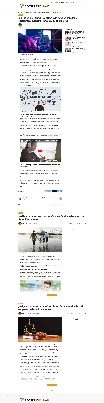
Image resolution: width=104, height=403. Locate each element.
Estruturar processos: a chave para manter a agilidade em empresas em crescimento (78, 43)
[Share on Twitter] (75, 25)
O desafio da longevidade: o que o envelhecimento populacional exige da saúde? (78, 49)
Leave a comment (57, 204)
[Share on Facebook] (74, 25)
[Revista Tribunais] (33, 5)
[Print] (79, 25)
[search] (79, 5)
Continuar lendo (52, 385)
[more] (77, 5)
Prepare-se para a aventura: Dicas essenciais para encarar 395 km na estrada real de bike (78, 32)
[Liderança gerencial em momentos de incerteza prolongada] (68, 39)
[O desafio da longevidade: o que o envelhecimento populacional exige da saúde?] (68, 50)
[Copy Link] (77, 25)
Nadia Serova (24, 24)
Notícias (20, 14)
